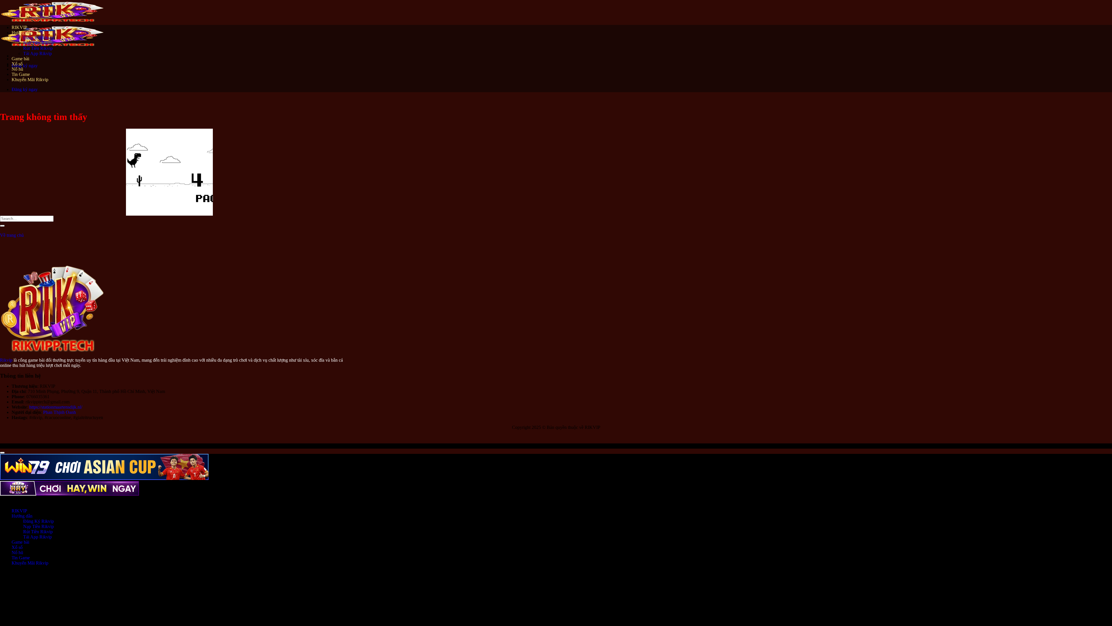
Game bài (20, 58)
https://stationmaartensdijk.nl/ (55, 407)
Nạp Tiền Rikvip (38, 43)
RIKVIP (19, 27)
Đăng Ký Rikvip (38, 37)
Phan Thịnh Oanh (59, 412)
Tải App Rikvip (37, 53)
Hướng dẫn (22, 32)
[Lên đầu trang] (2, 453)
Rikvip (6, 360)
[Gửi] (2, 226)
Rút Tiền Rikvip (38, 48)
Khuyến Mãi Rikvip (30, 79)
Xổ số (17, 63)
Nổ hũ (17, 69)
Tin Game (21, 74)
